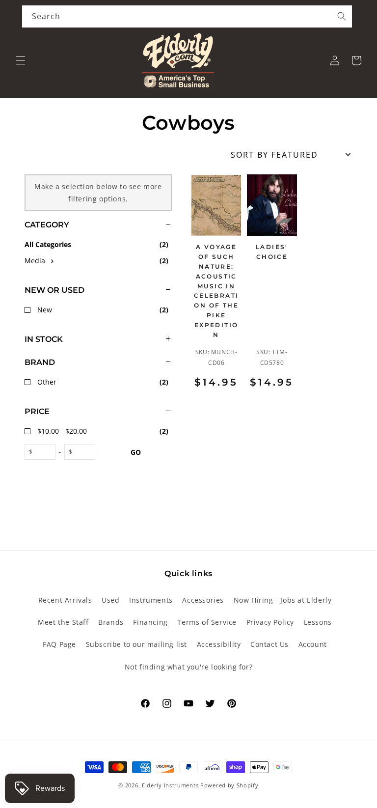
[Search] (341, 16)
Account (312, 644)
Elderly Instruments (170, 785)
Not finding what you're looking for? (189, 666)
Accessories (203, 600)
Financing (150, 622)
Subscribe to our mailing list (136, 644)
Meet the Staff (63, 622)
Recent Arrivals (65, 600)
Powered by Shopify (229, 785)
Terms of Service (207, 622)
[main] (271, 295)
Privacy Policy (270, 622)
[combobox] (187, 16)
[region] (86, 325)
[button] (20, 60)
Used (110, 600)
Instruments (151, 600)
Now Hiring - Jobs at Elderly (283, 600)
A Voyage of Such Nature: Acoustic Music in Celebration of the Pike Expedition (216, 290)
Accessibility (219, 644)
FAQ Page (59, 644)
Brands (111, 622)
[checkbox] (98, 260)
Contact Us (269, 644)
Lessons (318, 622)
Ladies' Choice (272, 251)
